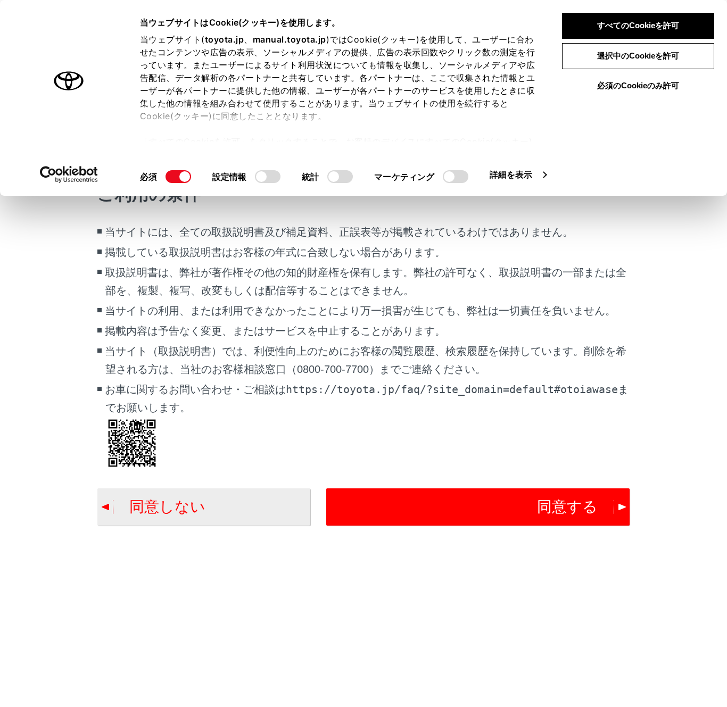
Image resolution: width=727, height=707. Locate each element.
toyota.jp (224, 39)
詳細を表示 (511, 174)
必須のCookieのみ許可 (638, 85)
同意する (567, 506)
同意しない (167, 506)
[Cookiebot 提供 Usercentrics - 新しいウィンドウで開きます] (68, 174)
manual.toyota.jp (289, 39)
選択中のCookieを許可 (638, 55)
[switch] (267, 176)
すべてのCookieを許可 (638, 25)
